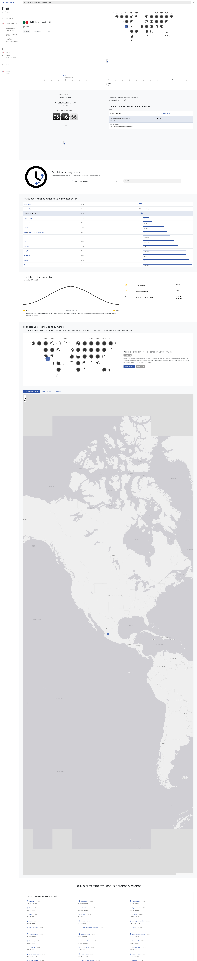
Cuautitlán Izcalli (84, 934)
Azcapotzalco (83, 947)
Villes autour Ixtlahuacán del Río (42, 896)
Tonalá (30, 908)
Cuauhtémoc (135, 954)
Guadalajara (82, 901)
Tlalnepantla (134, 941)
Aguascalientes (135, 908)
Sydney (26, 265)
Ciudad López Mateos (137, 934)
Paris (35, 232)
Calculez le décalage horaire (11, 34)
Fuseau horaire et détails (10, 31)
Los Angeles (27, 204)
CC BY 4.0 (127, 355)
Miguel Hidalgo (135, 947)
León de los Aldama (84, 908)
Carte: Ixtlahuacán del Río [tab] (31, 391)
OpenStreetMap (185, 874)
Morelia (81, 921)
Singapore (27, 255)
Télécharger (129, 367)
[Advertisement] (69, 60)
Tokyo (26, 260)
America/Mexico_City (164, 113)
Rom (43, 232)
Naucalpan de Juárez (85, 941)
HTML (65, 125)
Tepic (29, 914)
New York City (28, 218)
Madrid (39, 232)
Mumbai (26, 246)
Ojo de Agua (83, 954)
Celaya (30, 921)
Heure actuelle (9, 26)
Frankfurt (30, 232)
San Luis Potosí (32, 927)
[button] (10, 52)
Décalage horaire (10, 28)
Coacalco (31, 947)
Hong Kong (27, 251)
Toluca (133, 927)
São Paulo (27, 223)
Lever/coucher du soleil (12, 41)
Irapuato (81, 914)
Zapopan (30, 901)
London (26, 227)
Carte (7, 44)
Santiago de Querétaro (137, 921)
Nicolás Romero (32, 934)
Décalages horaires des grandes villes (12, 38)
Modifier (8, 12)
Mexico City (27, 209)
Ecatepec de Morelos (34, 954)
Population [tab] (58, 391)
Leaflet (178, 874)
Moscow (26, 237)
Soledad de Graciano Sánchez (88, 927)
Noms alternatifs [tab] (46, 391)
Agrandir (140, 367)
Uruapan (133, 914)
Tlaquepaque (135, 901)
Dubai (25, 241)
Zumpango (31, 941)
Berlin (25, 232)
